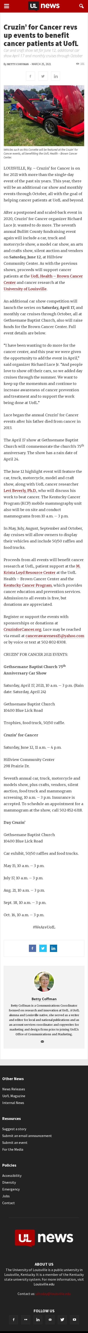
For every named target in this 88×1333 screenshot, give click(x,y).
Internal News (13, 1102)
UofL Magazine (13, 1096)
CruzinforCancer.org (22, 629)
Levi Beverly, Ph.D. (20, 490)
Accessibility (11, 1175)
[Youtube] (74, 1319)
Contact (8, 1203)
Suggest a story (14, 1129)
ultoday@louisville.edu (53, 1293)
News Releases (13, 1089)
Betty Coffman (18, 64)
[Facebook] (13, 1319)
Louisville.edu (44, 1284)
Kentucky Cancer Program (28, 585)
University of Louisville (25, 289)
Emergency (11, 1189)
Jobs (6, 1196)
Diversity (9, 1182)
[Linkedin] (37, 1319)
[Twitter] (62, 1319)
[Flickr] (25, 1319)
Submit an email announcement (27, 1135)
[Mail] (44, 1042)
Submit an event (15, 1142)
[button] (81, 6)
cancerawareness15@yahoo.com (54, 635)
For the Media (12, 1149)
